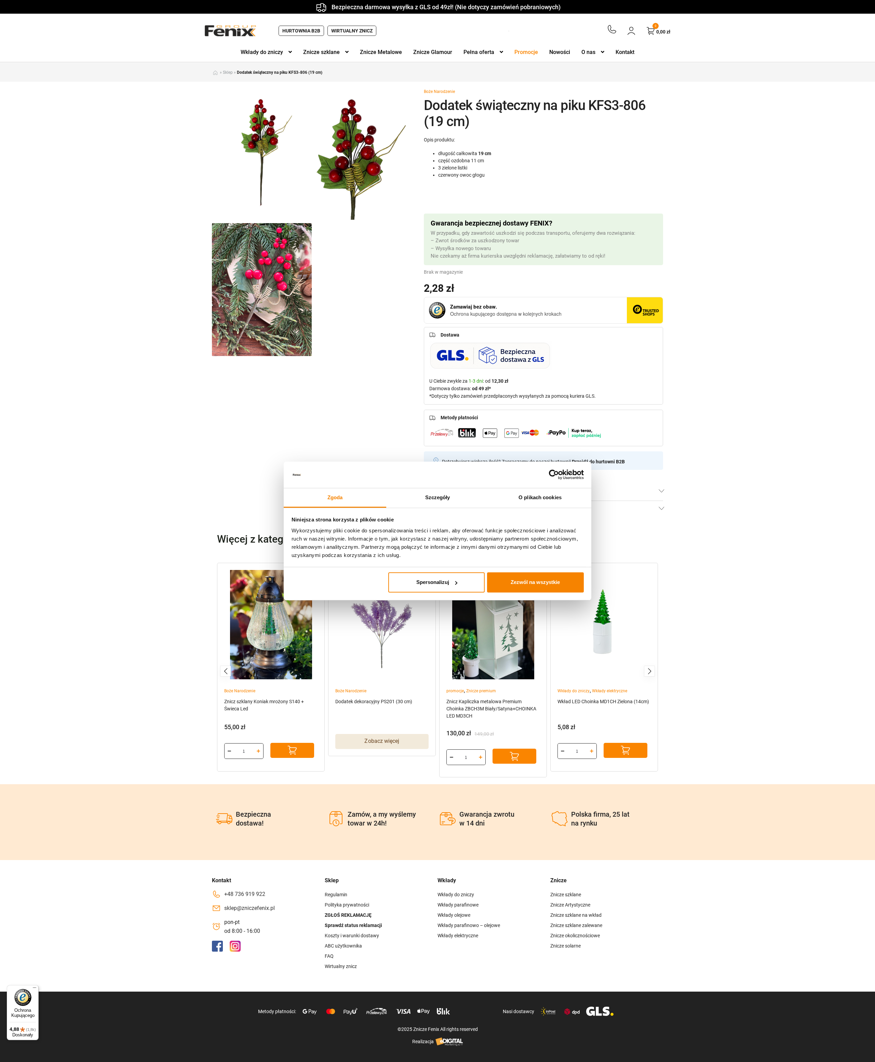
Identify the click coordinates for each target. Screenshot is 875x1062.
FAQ (329, 956)
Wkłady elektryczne (609, 691)
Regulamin (336, 894)
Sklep (228, 72)
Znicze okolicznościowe (575, 935)
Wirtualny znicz (352, 30)
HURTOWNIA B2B (301, 30)
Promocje (526, 52)
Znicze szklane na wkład (576, 915)
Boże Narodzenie (439, 91)
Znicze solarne (565, 946)
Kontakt (625, 52)
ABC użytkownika (343, 946)
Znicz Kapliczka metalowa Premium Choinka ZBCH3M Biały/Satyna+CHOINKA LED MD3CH (491, 709)
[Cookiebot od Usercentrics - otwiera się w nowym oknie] (554, 474)
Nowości (559, 52)
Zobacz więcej (381, 741)
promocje (455, 691)
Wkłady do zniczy (262, 52)
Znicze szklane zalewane (576, 925)
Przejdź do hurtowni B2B (598, 461)
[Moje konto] (631, 30)
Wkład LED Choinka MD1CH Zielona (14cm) (603, 701)
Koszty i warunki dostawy (352, 935)
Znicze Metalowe (381, 52)
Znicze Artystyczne (570, 905)
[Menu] (34, 989)
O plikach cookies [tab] (540, 497)
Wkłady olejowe (454, 915)
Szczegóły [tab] (437, 497)
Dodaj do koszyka (292, 750)
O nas (588, 52)
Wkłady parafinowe (458, 905)
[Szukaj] (499, 31)
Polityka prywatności (347, 905)
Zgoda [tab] (335, 497)
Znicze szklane (321, 52)
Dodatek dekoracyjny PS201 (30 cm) (373, 701)
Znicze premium (481, 691)
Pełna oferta (478, 52)
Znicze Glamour (432, 52)
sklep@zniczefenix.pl (249, 908)
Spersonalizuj (432, 582)
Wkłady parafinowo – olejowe (469, 925)
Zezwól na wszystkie (535, 582)
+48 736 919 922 (244, 894)
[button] (225, 671)
